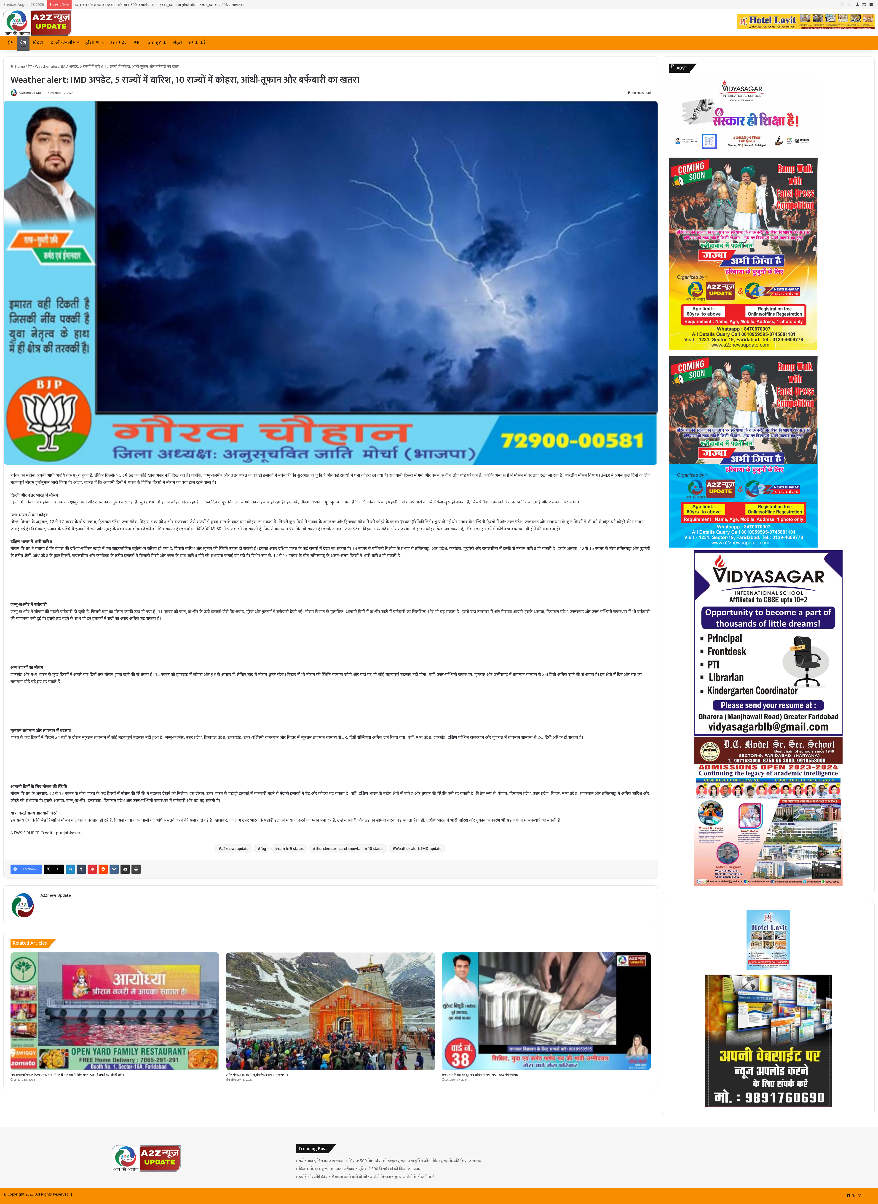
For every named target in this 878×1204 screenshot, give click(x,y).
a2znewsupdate (235, 848)
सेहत (177, 42)
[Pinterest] (92, 869)
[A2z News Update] (37, 23)
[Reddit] (103, 869)
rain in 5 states (291, 848)
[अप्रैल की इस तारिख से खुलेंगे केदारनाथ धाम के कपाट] (330, 1011)
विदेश (38, 42)
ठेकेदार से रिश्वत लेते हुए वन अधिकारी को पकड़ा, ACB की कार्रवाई (480, 1074)
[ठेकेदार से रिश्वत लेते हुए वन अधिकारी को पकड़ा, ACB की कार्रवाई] (546, 1011)
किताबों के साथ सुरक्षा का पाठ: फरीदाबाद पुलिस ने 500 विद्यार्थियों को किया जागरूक (359, 1168)
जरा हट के (157, 42)
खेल (138, 42)
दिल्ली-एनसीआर (64, 42)
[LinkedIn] (70, 869)
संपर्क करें (197, 42)
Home (19, 66)
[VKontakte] (114, 869)
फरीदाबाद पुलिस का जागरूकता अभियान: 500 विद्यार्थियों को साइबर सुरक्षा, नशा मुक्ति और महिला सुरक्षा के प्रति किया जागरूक (390, 1160)
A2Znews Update (30, 93)
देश (23, 42)
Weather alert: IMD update (418, 848)
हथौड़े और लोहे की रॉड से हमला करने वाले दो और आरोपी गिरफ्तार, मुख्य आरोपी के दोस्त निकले (138, 4)
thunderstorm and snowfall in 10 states (349, 848)
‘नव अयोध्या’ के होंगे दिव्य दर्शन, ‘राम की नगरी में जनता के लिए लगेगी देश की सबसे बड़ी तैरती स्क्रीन (67, 1074)
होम (10, 42)
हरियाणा (93, 42)
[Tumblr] (81, 869)
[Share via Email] (125, 869)
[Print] (136, 869)
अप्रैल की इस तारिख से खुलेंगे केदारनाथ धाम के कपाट (257, 1074)
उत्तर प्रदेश (119, 42)
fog (263, 848)
